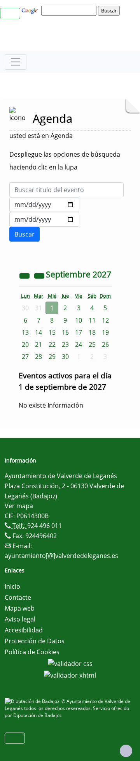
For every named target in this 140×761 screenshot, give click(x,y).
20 (25, 344)
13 (25, 332)
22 (52, 344)
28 (38, 356)
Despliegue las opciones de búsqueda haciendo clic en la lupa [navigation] (64, 160)
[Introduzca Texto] (66, 189)
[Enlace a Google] (30, 10)
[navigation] (70, 10)
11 (92, 320)
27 (25, 356)
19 (105, 332)
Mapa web (20, 608)
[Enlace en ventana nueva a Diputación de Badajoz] (33, 701)
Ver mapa (19, 505)
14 (38, 332)
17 (78, 332)
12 (105, 320)
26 (105, 344)
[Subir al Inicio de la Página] (126, 751)
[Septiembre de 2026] (25, 275)
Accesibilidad (24, 630)
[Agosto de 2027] (40, 275)
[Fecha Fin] (44, 219)
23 (65, 344)
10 (78, 320)
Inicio (12, 586)
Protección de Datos (35, 641)
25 (92, 344)
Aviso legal (20, 619)
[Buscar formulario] (24, 234)
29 (52, 356)
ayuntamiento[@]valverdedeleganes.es (61, 555)
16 (65, 332)
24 (78, 344)
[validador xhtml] (70, 674)
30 (65, 356)
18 (92, 332)
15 (52, 332)
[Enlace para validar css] (70, 663)
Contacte (18, 597)
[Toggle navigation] (15, 62)
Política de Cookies (32, 652)
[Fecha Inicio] (44, 204)
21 (38, 344)
